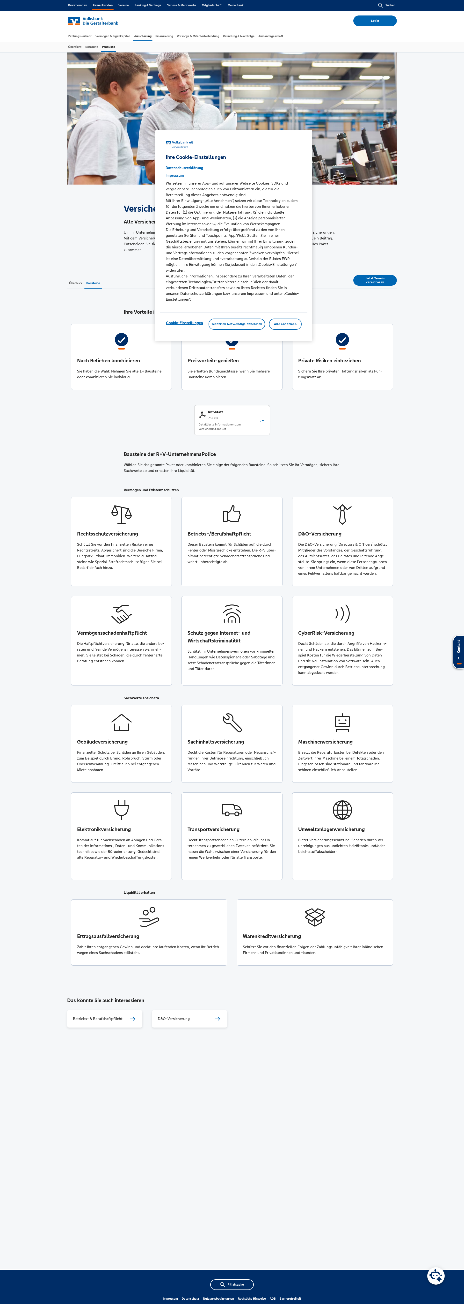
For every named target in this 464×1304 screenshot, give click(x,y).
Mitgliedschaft (212, 5)
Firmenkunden (103, 5)
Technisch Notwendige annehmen (236, 324)
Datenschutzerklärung (184, 167)
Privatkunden (77, 5)
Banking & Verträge (148, 5)
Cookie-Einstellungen (184, 322)
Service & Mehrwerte (181, 5)
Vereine (123, 5)
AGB (273, 1299)
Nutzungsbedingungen (218, 1299)
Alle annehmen (285, 324)
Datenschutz (190, 1299)
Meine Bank (236, 5)
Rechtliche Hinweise (252, 1299)
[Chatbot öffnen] (436, 1276)
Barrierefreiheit (290, 1299)
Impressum (170, 1299)
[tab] (80, 36)
